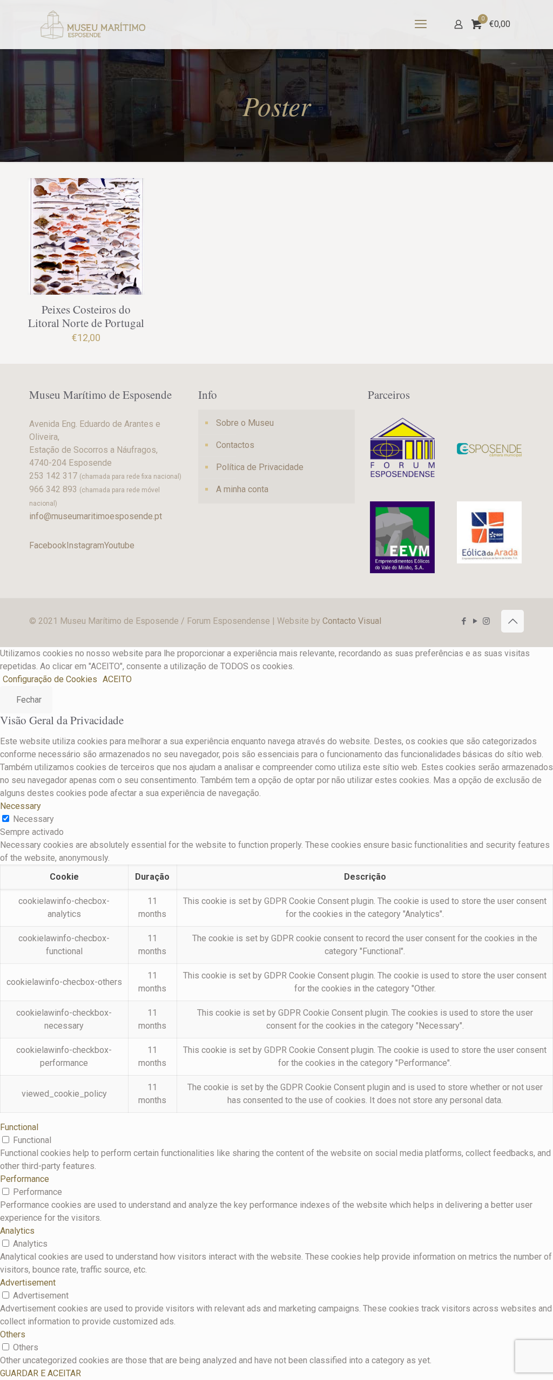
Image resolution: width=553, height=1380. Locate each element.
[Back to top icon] (512, 621)
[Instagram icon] (486, 621)
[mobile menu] (421, 24)
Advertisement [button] (28, 1282)
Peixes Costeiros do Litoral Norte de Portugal (86, 316)
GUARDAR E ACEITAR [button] (40, 1373)
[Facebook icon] (464, 621)
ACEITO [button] (117, 679)
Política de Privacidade (260, 467)
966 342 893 (53, 489)
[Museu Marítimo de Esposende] (93, 24)
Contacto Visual (351, 621)
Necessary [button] (20, 806)
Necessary (33, 819)
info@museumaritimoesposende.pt (95, 516)
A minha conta (242, 489)
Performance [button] (24, 1179)
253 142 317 (53, 476)
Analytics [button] (17, 1231)
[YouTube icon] (475, 621)
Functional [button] (19, 1127)
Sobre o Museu (245, 423)
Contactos (235, 445)
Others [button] (12, 1334)
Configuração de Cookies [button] (50, 679)
